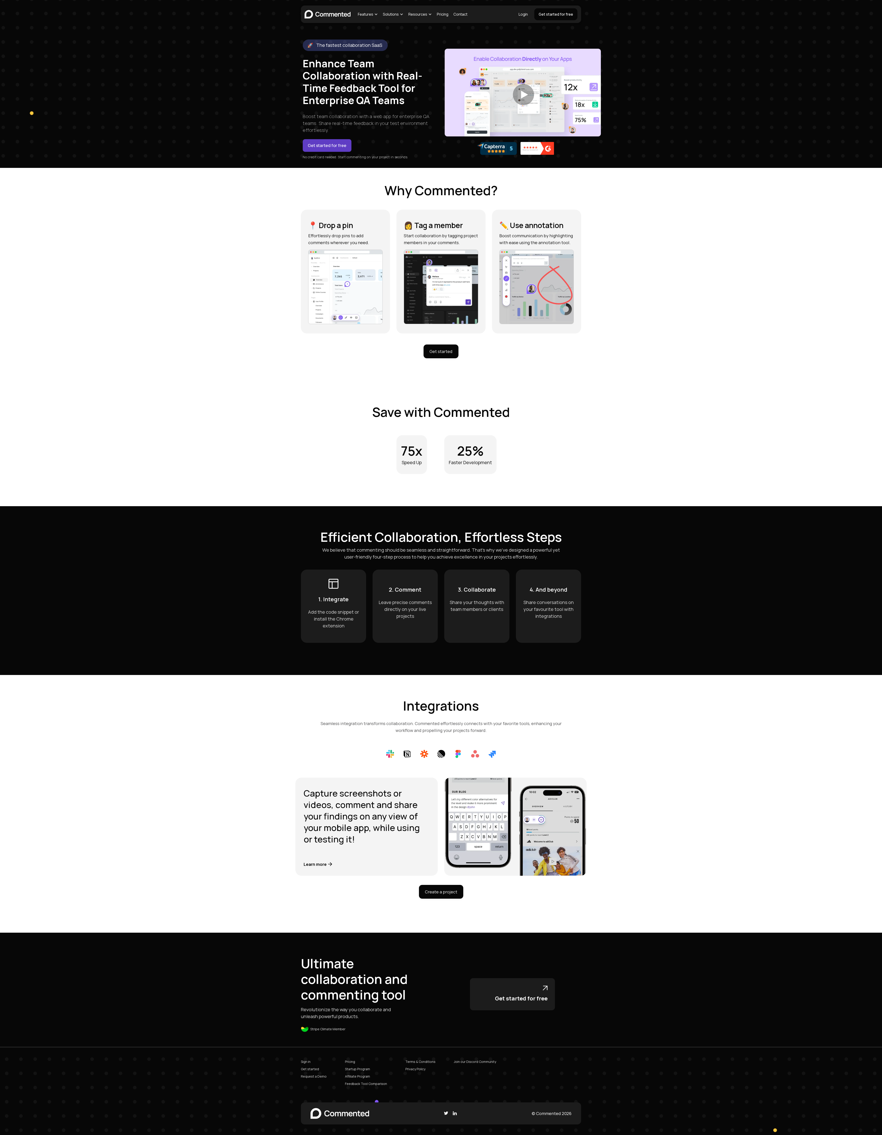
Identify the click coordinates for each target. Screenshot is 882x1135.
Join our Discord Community (475, 1061)
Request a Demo (314, 1076)
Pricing (442, 14)
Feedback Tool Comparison (366, 1083)
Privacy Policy (415, 1069)
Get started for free (556, 14)
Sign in (306, 1061)
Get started (441, 351)
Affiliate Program (357, 1076)
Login (523, 14)
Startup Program (357, 1069)
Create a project (441, 892)
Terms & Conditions (420, 1061)
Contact (460, 14)
